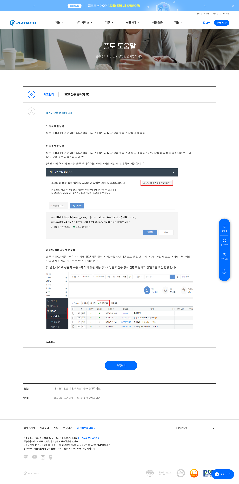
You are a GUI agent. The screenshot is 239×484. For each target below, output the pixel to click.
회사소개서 (29, 428)
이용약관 (67, 428)
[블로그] (26, 457)
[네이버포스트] (51, 457)
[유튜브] (34, 457)
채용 (56, 428)
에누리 (206, 14)
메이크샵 (226, 14)
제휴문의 (44, 428)
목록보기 (121, 365)
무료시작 (221, 23)
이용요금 (157, 22)
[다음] (204, 5)
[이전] (34, 5)
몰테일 (215, 14)
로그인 (207, 22)
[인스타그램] (43, 457)
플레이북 (224, 245)
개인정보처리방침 (86, 428)
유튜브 (224, 273)
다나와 (196, 14)
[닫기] (233, 5)
